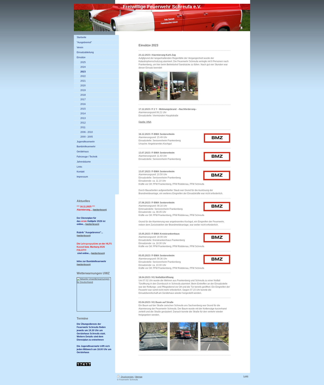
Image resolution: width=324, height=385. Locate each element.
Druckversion (127, 377)
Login (245, 376)
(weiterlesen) (100, 209)
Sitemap (138, 377)
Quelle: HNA (145, 122)
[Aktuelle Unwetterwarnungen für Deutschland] (94, 280)
